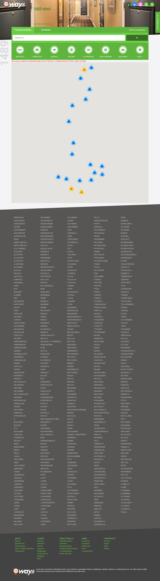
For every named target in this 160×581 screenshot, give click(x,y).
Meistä (17, 541)
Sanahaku (63, 543)
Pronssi (107, 541)
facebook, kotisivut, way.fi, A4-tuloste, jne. (42, 23)
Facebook (85, 541)
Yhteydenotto (20, 546)
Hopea (106, 543)
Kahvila (40, 546)
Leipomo (40, 548)
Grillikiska (40, 556)
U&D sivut (42, 8)
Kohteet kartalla (66, 546)
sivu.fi (84, 548)
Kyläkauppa (41, 551)
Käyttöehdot (19, 543)
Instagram (86, 543)
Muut (39, 559)
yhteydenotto (157, 22)
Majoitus (40, 541)
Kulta (106, 546)
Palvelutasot (19, 551)
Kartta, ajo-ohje (65, 553)
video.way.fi (86, 546)
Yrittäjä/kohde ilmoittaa (68, 548)
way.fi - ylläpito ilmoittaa (24, 548)
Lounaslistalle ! (87, 551)
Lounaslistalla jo (66, 551)
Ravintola (40, 543)
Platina (106, 548)
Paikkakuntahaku (66, 541)
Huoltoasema (42, 553)
